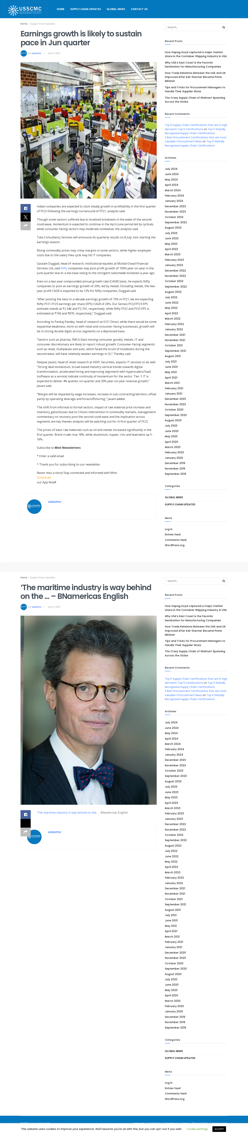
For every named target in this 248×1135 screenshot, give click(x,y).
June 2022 (171, 302)
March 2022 (172, 318)
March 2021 (172, 383)
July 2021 (171, 361)
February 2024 (174, 195)
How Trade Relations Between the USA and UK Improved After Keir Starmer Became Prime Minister (195, 77)
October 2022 (174, 281)
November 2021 (175, 340)
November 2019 (175, 468)
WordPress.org (174, 545)
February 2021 (174, 388)
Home (60, 9)
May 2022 (171, 308)
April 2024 (171, 185)
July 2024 (171, 169)
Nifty (64, 268)
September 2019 (175, 474)
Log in (168, 529)
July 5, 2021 (54, 53)
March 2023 (172, 254)
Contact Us (139, 9)
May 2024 (171, 179)
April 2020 (171, 442)
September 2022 (176, 286)
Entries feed (172, 534)
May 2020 (171, 436)
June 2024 (172, 174)
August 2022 (173, 292)
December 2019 (175, 463)
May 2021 (171, 372)
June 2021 (171, 367)
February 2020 (174, 452)
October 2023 (174, 217)
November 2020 (175, 404)
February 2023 (174, 260)
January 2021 (173, 393)
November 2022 (175, 276)
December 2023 (175, 206)
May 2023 (171, 244)
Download (44, 478)
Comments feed (175, 540)
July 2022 (171, 297)
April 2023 (171, 249)
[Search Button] (223, 27)
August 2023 (173, 227)
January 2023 (174, 265)
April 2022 (171, 313)
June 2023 (171, 238)
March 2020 (172, 447)
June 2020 (171, 431)
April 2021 (171, 377)
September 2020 (176, 415)
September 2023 (176, 222)
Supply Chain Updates (85, 9)
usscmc (36, 53)
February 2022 (174, 324)
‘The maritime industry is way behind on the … (68, 813)
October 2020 (174, 409)
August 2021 (173, 356)
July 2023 (171, 233)
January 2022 (174, 329)
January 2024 (174, 201)
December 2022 (175, 270)
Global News (116, 9)
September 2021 (175, 351)
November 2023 (175, 211)
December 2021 (175, 335)
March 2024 (173, 190)
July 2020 (171, 425)
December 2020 (175, 399)
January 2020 (174, 458)
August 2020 (173, 420)
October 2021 (174, 345)
